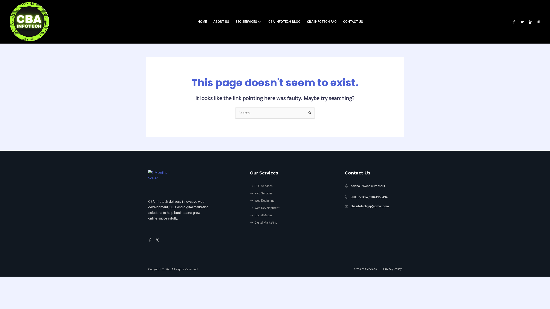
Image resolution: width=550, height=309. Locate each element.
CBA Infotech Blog (284, 22)
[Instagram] (539, 22)
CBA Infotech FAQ (322, 22)
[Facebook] (514, 22)
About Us (221, 22)
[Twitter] (522, 22)
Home (202, 22)
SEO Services (246, 22)
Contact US (353, 22)
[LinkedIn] (530, 22)
